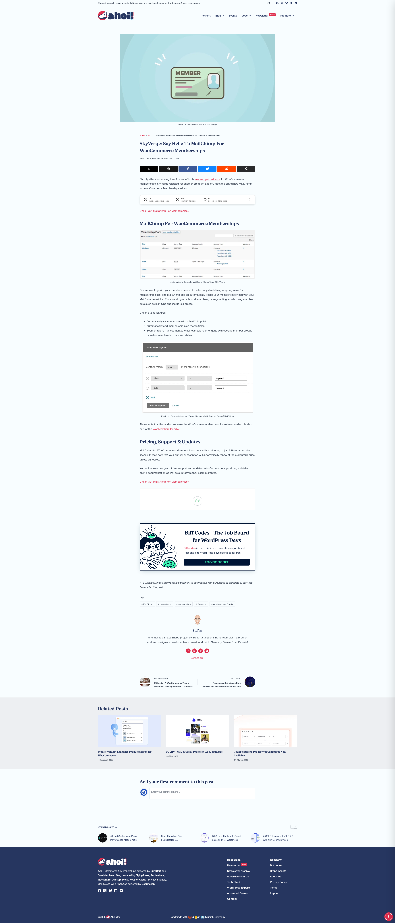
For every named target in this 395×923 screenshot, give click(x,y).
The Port (205, 15)
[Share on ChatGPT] (168, 169)
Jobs (245, 15)
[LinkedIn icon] (194, 650)
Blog (218, 15)
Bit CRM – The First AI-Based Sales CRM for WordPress (226, 837)
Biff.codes (189, 548)
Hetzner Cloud (137, 879)
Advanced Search (237, 893)
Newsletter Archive (238, 871)
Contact (232, 898)
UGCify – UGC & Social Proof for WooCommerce (194, 751)
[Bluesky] (286, 3)
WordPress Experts (239, 887)
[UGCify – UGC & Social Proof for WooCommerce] (197, 731)
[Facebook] (277, 3)
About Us (275, 876)
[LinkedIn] (291, 3)
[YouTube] (296, 3)
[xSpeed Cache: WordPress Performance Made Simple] (102, 838)
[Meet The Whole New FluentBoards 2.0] (153, 838)
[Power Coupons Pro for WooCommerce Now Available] (265, 731)
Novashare (104, 879)
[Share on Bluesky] (207, 169)
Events (233, 15)
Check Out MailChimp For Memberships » (164, 211)
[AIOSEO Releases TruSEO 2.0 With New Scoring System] (255, 838)
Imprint (274, 893)
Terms (273, 887)
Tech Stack (233, 882)
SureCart (156, 870)
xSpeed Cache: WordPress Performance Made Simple (123, 837)
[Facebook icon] (188, 650)
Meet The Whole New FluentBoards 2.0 (171, 837)
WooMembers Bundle (166, 429)
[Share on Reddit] (226, 169)
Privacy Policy (278, 882)
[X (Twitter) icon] (206, 650)
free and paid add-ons (207, 179)
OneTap (116, 879)
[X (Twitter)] (282, 3)
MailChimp (147, 604)
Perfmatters (157, 875)
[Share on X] (149, 169)
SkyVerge (201, 604)
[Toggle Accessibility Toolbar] (389, 917)
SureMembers (106, 875)
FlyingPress (142, 875)
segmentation (183, 604)
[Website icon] (200, 650)
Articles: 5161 (197, 658)
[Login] (269, 3)
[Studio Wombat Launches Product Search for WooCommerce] (129, 731)
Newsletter (265, 15)
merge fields (164, 604)
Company (276, 860)
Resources (234, 860)
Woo (178, 158)
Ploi (124, 879)
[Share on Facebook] (188, 169)
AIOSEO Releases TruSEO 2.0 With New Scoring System (278, 837)
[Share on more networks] (246, 169)
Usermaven (148, 883)
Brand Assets (278, 871)
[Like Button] (197, 501)
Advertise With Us (238, 876)
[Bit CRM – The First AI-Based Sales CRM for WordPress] (204, 838)
